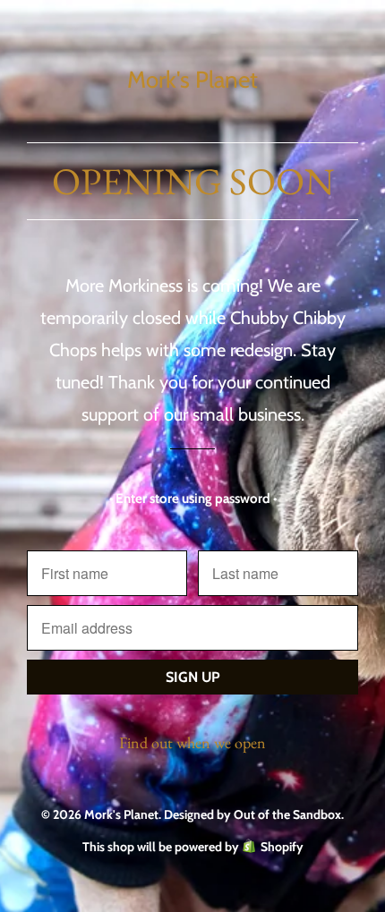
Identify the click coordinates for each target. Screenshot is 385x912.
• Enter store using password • (193, 498)
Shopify (282, 847)
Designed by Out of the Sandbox (252, 814)
